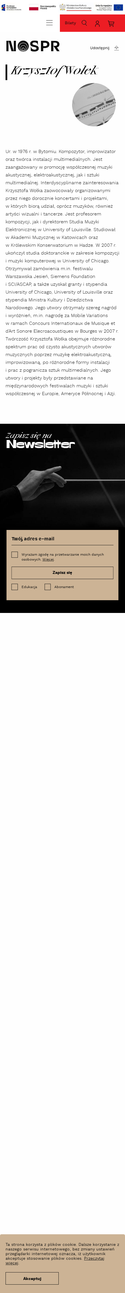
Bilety (70, 23)
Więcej (48, 559)
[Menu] (49, 22)
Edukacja (29, 587)
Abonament (64, 587)
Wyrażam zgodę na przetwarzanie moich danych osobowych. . (63, 557)
